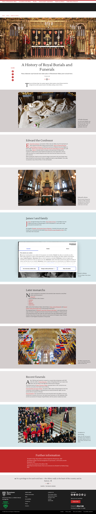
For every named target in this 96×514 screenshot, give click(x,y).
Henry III (56, 145)
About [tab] (67, 248)
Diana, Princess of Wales (42, 385)
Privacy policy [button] (68, 511)
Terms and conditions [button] (77, 511)
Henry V (34, 150)
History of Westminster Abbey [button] (9, 1)
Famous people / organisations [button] (46, 1)
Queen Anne (31, 304)
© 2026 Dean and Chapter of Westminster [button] (11, 511)
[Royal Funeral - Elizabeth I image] (47, 110)
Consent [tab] (28, 248)
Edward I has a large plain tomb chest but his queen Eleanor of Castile (48, 148)
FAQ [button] (26, 496)
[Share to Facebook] (13, 71)
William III (31, 303)
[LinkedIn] (82, 495)
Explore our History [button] (59, 1)
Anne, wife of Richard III (55, 307)
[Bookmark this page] (13, 77)
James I (29, 221)
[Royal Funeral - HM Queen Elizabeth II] (47, 425)
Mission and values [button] (29, 494)
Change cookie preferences (47, 268)
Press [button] (26, 503)
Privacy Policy (50, 262)
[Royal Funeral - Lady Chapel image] (47, 346)
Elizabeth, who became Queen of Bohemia (41, 228)
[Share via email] (13, 80)
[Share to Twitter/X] (13, 74)
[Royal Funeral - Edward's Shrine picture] (47, 188)
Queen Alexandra (43, 381)
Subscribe (75, 501)
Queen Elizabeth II (30, 393)
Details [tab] (48, 248)
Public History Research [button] (72, 1)
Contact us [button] (27, 501)
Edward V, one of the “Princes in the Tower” (47, 310)
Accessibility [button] (28, 499)
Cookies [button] (62, 511)
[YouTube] (80, 495)
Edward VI (32, 296)
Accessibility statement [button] (88, 511)
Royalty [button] (35, 1)
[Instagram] (77, 495)
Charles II (31, 300)
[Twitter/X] (74, 495)
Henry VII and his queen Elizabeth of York (54, 230)
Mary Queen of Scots (51, 221)
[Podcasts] (85, 495)
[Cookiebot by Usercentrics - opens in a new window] (70, 244)
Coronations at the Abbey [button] (25, 1)
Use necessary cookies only (29, 268)
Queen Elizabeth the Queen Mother (34, 388)
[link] (80, 506)
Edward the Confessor (34, 143)
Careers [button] (27, 505)
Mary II (30, 301)
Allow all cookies (67, 268)
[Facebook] (72, 495)
